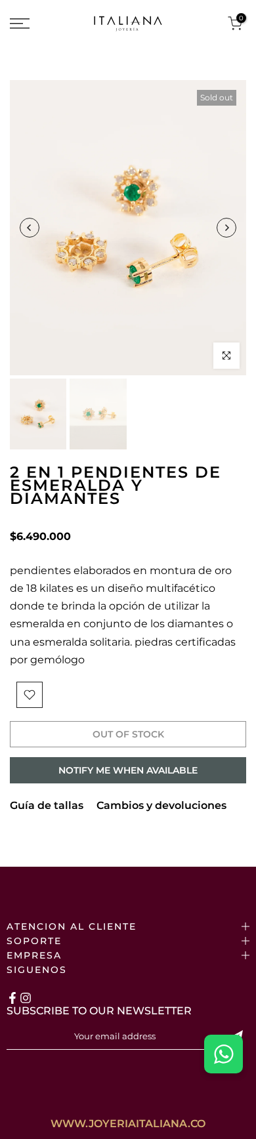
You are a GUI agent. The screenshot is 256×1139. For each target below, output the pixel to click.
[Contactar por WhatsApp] (223, 1054)
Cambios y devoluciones (161, 805)
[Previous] (29, 228)
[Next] (226, 228)
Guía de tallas (46, 805)
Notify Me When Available (128, 770)
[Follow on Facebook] (12, 998)
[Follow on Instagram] (26, 998)
